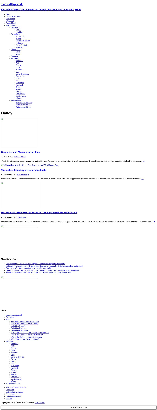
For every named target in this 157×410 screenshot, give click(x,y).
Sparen (18, 89)
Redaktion (10, 317)
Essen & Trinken (22, 74)
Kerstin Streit (19, 157)
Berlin (18, 30)
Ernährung (20, 36)
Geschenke (20, 76)
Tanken (18, 91)
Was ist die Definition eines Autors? (24, 324)
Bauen (18, 65)
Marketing (20, 83)
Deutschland (11, 23)
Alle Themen (11, 25)
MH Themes (40, 403)
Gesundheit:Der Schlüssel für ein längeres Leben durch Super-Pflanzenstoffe (35, 264)
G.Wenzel (21, 217)
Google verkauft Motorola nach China (20, 152)
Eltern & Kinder (22, 45)
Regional (19, 85)
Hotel (18, 78)
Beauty (18, 39)
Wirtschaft (10, 21)
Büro (18, 67)
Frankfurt (19, 32)
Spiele (18, 52)
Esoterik (19, 47)
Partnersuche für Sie (23, 105)
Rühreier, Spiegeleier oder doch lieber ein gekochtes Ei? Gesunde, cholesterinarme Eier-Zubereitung (44, 266)
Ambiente (19, 61)
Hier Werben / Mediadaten (16, 387)
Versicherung (21, 96)
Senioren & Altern (23, 41)
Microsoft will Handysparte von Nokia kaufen (24, 170)
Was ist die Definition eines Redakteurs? (26, 337)
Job (17, 80)
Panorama (15, 56)
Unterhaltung (16, 50)
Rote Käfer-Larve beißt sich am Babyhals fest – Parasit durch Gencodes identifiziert (38, 272)
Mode (18, 54)
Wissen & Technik (13, 16)
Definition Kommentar (19, 330)
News (8, 14)
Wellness (19, 43)
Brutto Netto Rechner (24, 103)
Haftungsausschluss (13, 396)
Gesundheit (10, 19)
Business (19, 69)
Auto (18, 63)
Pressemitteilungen (13, 383)
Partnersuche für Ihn (23, 107)
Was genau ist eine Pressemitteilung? (25, 339)
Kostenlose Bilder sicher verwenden (25, 321)
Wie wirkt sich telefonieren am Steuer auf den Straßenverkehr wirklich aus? (39, 212)
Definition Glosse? (18, 326)
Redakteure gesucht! (14, 315)
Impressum (10, 394)
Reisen (18, 87)
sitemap (9, 398)
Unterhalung (20, 94)
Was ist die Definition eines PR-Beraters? (27, 335)
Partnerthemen (16, 100)
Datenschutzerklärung (14, 392)
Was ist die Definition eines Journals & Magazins (30, 333)
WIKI (8, 319)
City (17, 72)
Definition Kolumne (18, 328)
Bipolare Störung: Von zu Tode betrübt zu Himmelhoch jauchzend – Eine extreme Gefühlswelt (42, 270)
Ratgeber (14, 58)
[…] (143, 161)
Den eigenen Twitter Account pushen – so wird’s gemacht (28, 268)
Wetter (18, 98)
